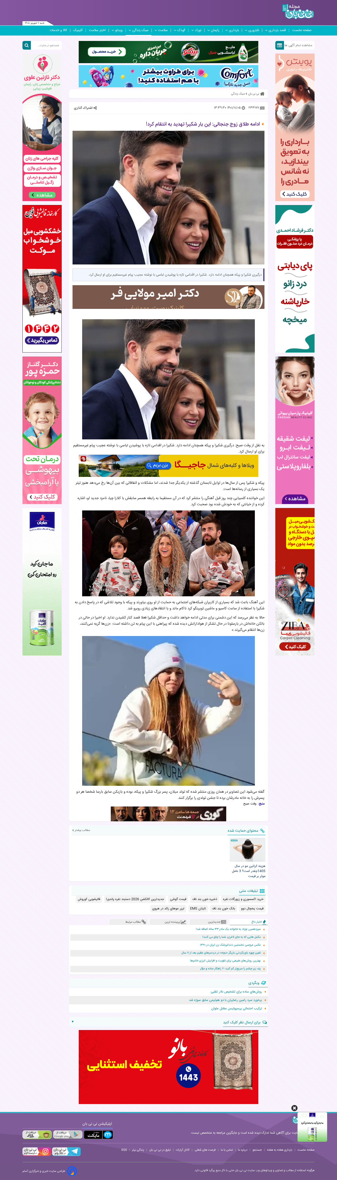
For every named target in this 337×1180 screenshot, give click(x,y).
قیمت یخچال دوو (252, 908)
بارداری (234, 30)
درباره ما (242, 1149)
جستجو (257, 1149)
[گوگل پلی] (67, 1134)
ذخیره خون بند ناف (204, 899)
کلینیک (78, 30)
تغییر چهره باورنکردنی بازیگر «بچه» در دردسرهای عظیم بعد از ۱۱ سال (221, 953)
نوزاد (198, 30)
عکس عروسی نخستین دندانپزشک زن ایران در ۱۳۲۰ (230, 945)
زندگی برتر (138, 1149)
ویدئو (119, 30)
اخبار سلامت (97, 30)
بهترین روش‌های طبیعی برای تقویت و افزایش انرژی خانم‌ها (225, 960)
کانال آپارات (182, 1149)
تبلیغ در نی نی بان (160, 1149)
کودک (181, 30)
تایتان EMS (198, 908)
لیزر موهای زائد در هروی (168, 908)
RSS (124, 1149)
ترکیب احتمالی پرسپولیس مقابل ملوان (236, 1008)
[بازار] (37, 1134)
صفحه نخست (302, 30)
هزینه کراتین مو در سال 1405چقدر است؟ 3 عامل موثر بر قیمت (248, 871)
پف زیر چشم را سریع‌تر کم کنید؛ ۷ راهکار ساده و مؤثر (230, 968)
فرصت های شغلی (205, 1149)
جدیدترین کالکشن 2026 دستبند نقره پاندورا (135, 899)
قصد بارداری (277, 30)
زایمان (215, 30)
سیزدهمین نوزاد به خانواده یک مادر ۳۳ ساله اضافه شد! (228, 929)
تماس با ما (227, 1149)
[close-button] (294, 1108)
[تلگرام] (66, 1155)
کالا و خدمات (58, 30)
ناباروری (253, 30)
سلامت (163, 30)
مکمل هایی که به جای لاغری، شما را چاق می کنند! (232, 937)
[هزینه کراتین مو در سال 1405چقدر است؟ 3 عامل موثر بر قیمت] (247, 850)
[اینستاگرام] (36, 1155)
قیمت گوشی (178, 899)
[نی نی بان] (298, 11)
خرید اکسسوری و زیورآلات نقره (243, 899)
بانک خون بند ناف (223, 908)
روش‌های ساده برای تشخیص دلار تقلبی (236, 991)
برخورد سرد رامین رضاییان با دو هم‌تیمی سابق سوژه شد (225, 1000)
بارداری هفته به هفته (279, 1149)
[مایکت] (98, 1134)
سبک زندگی (140, 30)
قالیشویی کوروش (89, 899)
